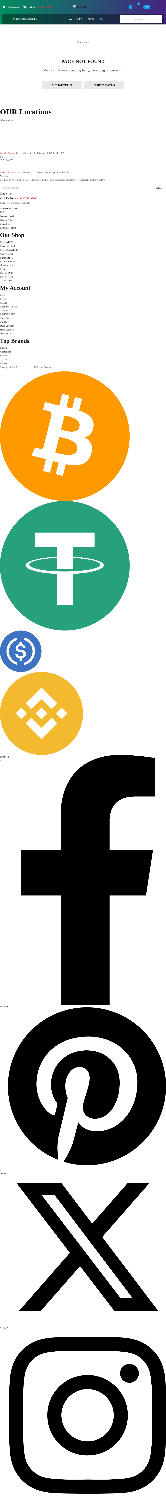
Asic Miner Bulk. (25, 367)
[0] (138, 7)
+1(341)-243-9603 (43, 7)
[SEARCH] (158, 19)
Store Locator (13, 7)
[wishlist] (124, 7)
